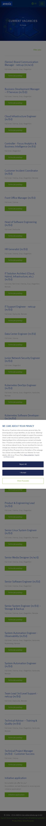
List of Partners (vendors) (9, 457)
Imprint (37, 455)
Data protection (29, 455)
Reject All (23, 464)
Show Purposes (23, 481)
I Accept (23, 473)
